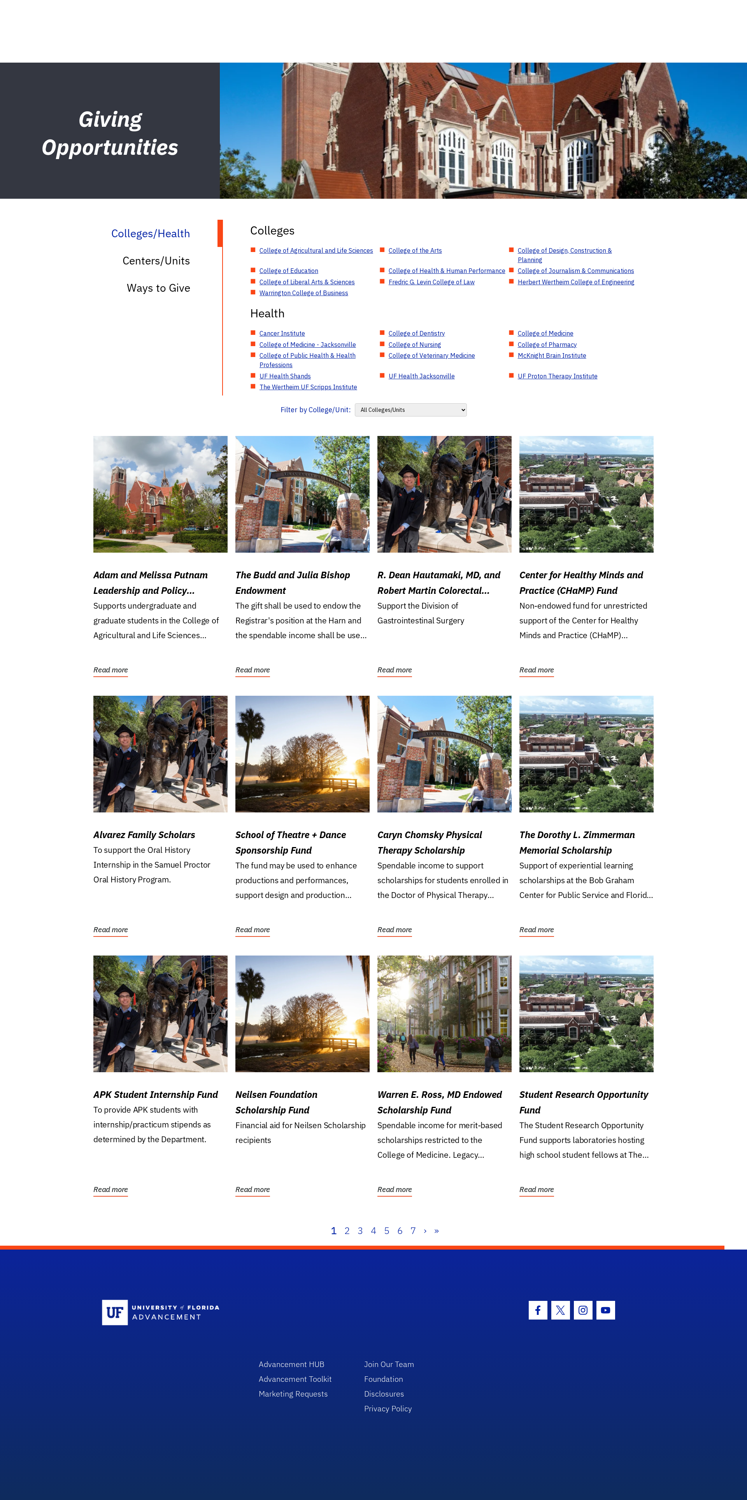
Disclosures (384, 1393)
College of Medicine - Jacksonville (308, 344)
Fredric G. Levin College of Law (432, 282)
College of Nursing (415, 344)
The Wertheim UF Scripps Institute (308, 387)
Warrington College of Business (304, 293)
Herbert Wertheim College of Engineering (576, 282)
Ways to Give (158, 287)
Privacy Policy (388, 1408)
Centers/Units (156, 260)
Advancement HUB (291, 1364)
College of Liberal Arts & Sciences (307, 282)
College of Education (289, 271)
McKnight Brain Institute (552, 355)
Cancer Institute (282, 333)
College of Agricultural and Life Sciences (316, 250)
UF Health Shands (285, 376)
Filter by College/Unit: (316, 409)
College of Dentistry (417, 333)
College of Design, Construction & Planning (565, 255)
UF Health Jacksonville (422, 376)
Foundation (383, 1379)
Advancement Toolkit (295, 1379)
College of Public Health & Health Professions (308, 360)
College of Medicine (545, 333)
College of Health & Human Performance (447, 271)
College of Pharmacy (547, 344)
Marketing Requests (293, 1393)
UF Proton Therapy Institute (558, 376)
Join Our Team (389, 1364)
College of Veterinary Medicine (432, 355)
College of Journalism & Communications (576, 271)
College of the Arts (415, 250)
